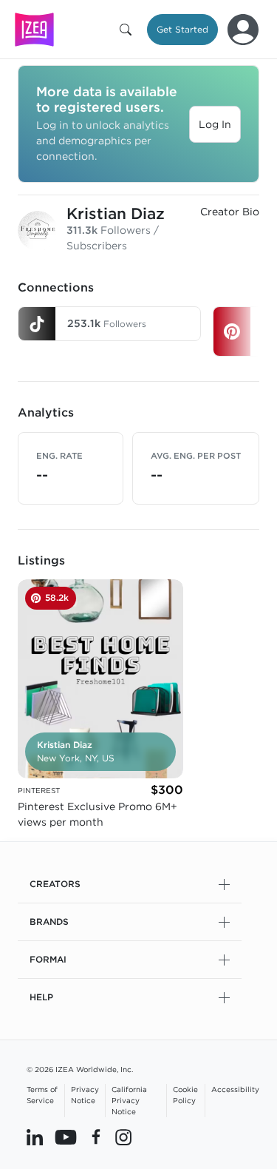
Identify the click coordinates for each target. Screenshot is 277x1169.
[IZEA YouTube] (66, 1137)
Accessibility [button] (235, 1089)
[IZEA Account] (243, 29)
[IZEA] (34, 29)
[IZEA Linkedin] (35, 1137)
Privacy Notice (85, 1095)
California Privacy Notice (129, 1100)
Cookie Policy (185, 1095)
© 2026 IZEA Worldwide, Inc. (80, 1069)
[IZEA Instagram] (123, 1137)
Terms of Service (42, 1095)
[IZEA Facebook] (96, 1137)
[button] (128, 29)
